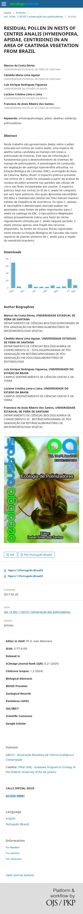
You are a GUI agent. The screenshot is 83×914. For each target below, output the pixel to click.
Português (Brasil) (17, 824)
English (10, 818)
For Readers (12, 847)
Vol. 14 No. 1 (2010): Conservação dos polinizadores (33, 16)
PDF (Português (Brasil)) (38, 554)
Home (7, 12)
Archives (20, 12)
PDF (11, 554)
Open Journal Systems (20, 875)
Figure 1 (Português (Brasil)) (25, 570)
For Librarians (14, 859)
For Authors (12, 853)
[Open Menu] (4, 4)
